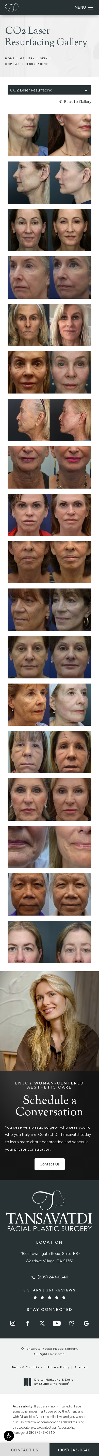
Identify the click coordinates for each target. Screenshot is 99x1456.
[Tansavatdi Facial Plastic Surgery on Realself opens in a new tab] (71, 1323)
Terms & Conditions (27, 1367)
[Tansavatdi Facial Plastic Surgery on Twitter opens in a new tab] (42, 1323)
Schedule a (49, 1100)
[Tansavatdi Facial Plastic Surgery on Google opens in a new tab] (86, 1323)
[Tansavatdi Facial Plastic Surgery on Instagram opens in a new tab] (13, 1323)
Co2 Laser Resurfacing (27, 64)
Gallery (27, 58)
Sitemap (81, 1367)
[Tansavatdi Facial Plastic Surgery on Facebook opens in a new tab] (27, 1323)
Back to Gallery (77, 102)
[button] (9, 1436)
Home (10, 58)
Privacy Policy (58, 1367)
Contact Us (50, 1164)
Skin (44, 58)
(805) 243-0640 (42, 1433)
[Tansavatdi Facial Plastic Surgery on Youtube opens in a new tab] (57, 1323)
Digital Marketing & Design (55, 1382)
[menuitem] (13, 1323)
